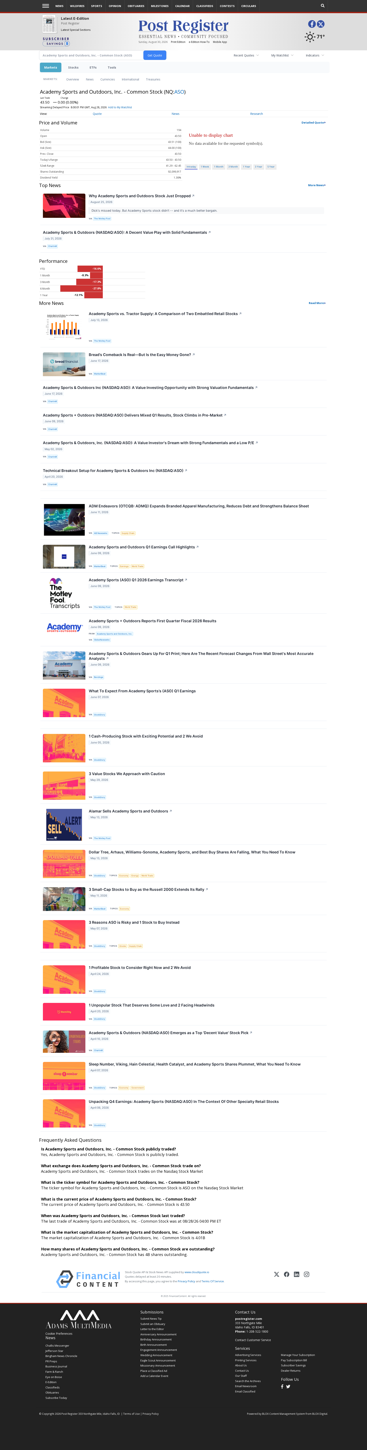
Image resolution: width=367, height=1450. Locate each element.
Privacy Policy (186, 1281)
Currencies (107, 79)
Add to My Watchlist (120, 107)
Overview (72, 79)
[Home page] (183, 28)
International (130, 79)
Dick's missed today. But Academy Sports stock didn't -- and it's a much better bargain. (155, 210)
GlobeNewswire (102, 640)
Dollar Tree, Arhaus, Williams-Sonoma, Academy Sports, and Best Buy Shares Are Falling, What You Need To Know (192, 852)
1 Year (246, 166)
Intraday (191, 166)
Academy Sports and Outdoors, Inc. (114, 634)
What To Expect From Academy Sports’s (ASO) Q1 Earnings (142, 691)
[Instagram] (306, 1279)
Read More (316, 303)
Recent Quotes (244, 55)
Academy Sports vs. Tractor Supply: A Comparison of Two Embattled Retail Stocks (165, 313)
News (90, 79)
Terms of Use (131, 1413)
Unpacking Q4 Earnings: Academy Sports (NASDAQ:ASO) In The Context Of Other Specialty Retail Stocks (184, 1101)
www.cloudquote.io (197, 1272)
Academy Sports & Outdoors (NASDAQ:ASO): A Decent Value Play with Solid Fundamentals (127, 232)
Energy (134, 875)
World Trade (137, 566)
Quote (97, 114)
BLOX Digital (319, 1413)
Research (256, 114)
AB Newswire (100, 533)
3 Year (258, 166)
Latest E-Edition (75, 19)
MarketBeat (100, 374)
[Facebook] (286, 1279)
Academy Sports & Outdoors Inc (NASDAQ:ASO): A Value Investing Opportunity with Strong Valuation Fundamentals (150, 387)
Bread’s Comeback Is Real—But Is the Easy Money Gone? (142, 354)
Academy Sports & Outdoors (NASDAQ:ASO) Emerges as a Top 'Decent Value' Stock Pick (171, 1032)
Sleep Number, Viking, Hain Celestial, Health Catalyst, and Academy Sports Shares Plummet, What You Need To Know (195, 1064)
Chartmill (52, 246)
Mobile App (220, 42)
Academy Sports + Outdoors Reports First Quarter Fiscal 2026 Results (152, 621)
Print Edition (178, 42)
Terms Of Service (213, 1281)
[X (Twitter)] (276, 1279)
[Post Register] (48, 26)
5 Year (271, 166)
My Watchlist (280, 55)
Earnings (124, 566)
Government (137, 1088)
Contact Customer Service (253, 1340)
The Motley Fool (102, 218)
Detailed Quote (313, 122)
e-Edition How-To (199, 42)
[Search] (323, 6)
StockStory (99, 715)
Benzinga (98, 677)
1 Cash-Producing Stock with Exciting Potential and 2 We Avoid (146, 736)
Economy (123, 875)
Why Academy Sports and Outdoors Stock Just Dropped (142, 196)
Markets (50, 67)
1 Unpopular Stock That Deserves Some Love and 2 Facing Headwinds (152, 1005)
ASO (179, 91)
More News (316, 185)
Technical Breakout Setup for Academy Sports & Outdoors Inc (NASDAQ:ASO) (115, 470)
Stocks (73, 67)
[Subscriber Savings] (87, 41)
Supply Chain (128, 533)
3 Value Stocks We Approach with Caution (127, 773)
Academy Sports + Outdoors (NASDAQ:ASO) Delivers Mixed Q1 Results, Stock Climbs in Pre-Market (135, 415)
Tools (112, 67)
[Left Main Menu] (45, 6)
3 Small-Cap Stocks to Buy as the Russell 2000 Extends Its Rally (148, 889)
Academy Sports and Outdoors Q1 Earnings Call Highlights (144, 547)
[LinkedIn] (296, 1279)
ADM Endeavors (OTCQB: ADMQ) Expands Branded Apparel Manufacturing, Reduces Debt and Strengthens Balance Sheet (199, 506)
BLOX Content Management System (283, 1413)
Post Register (70, 23)
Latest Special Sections (76, 30)
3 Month (233, 166)
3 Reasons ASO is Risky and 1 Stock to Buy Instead (134, 922)
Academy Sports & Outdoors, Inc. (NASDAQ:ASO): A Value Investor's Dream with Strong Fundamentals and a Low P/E (150, 443)
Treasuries (153, 79)
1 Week (205, 166)
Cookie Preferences (58, 1334)
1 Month (218, 166)
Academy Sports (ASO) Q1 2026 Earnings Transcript (138, 580)
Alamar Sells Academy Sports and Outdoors (130, 811)
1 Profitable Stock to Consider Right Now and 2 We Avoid (140, 967)
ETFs (93, 67)
